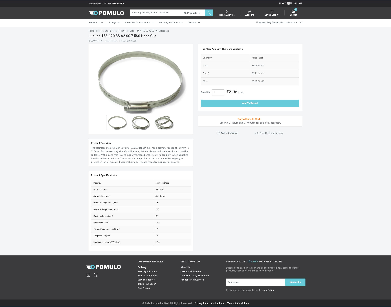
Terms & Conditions (238, 303)
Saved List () (272, 15)
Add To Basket (250, 103)
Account (249, 15)
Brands (193, 22)
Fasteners (94, 22)
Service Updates (146, 280)
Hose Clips (123, 31)
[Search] (209, 12)
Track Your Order (147, 284)
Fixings (112, 22)
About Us (185, 267)
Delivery (142, 267)
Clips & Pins (110, 31)
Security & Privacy (147, 271)
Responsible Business (192, 280)
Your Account (144, 288)
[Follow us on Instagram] (88, 275)
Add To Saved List (229, 133)
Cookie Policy (218, 303)
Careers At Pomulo (191, 271)
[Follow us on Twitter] (96, 275)
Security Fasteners (169, 22)
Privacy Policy (266, 290)
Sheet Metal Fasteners (137, 22)
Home (91, 31)
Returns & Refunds (148, 276)
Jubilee (114, 41)
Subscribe (295, 282)
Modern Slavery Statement (195, 276)
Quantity (205, 92)
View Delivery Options (271, 133)
